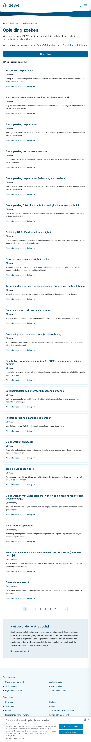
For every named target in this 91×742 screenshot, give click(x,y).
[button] (31, 738)
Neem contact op (18, 651)
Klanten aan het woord (59, 715)
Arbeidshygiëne (55, 686)
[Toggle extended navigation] (85, 5)
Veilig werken (11, 686)
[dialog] (45, 729)
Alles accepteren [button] (71, 726)
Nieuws (52, 706)
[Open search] (79, 5)
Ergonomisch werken (14, 690)
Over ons (9, 702)
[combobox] (85, 719)
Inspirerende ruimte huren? (17, 715)
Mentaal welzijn (55, 682)
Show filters (45, 54)
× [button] (88, 719)
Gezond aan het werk (14, 682)
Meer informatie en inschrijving (19, 86)
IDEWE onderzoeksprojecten (61, 710)
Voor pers (9, 706)
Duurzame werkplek (57, 690)
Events (8, 710)
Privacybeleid (10, 736)
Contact (52, 702)
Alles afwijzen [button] (71, 732)
